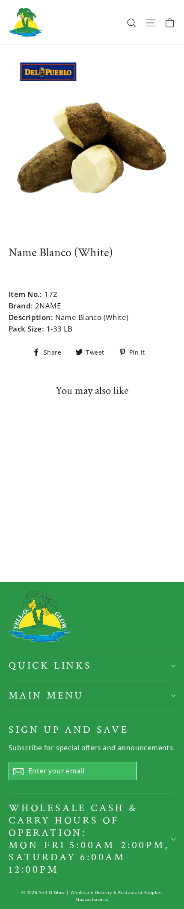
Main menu (46, 695)
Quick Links (50, 665)
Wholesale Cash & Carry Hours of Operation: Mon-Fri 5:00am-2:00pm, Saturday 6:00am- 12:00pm (89, 838)
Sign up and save (69, 729)
